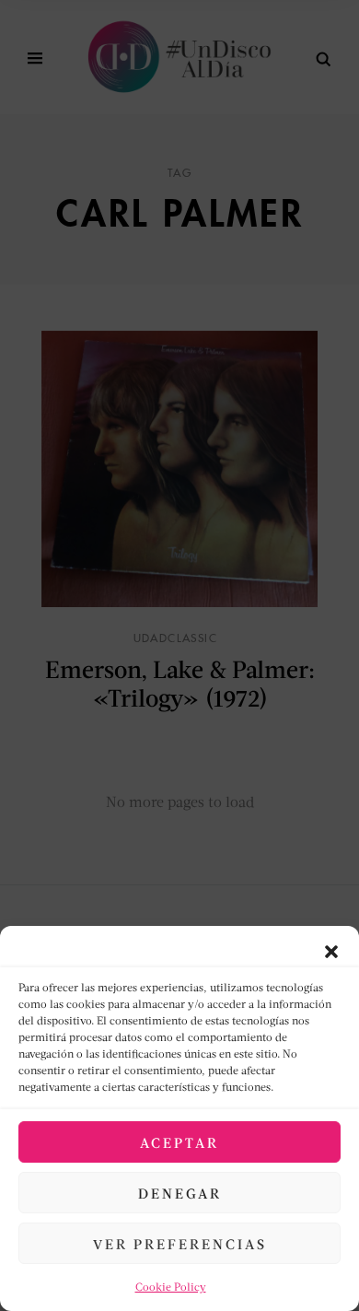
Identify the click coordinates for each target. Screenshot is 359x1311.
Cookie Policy (170, 1286)
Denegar (180, 1193)
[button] (331, 949)
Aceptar (179, 1142)
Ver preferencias (180, 1243)
